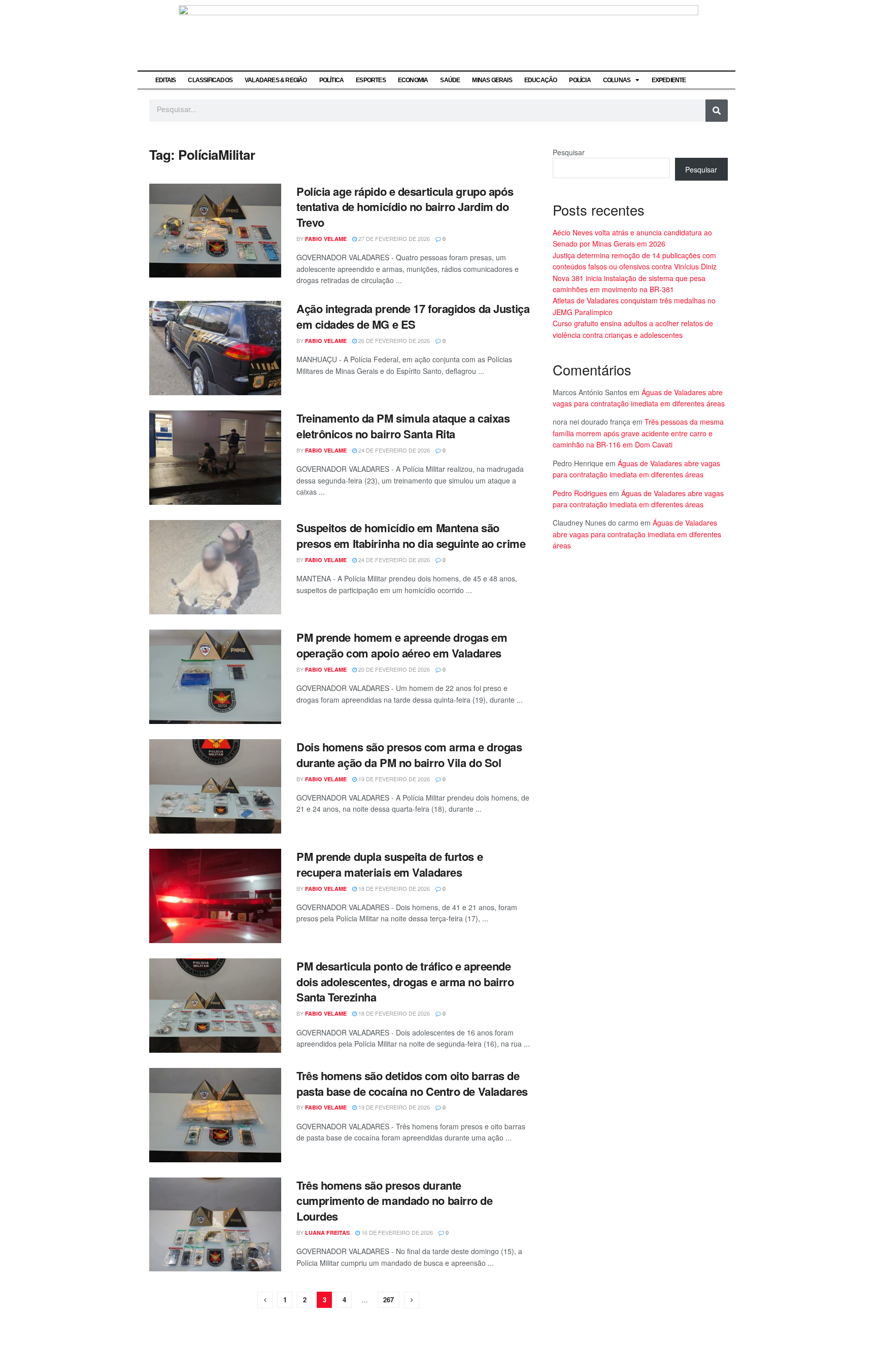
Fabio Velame (326, 239)
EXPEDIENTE (669, 80)
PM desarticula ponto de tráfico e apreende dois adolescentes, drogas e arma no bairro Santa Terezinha (405, 982)
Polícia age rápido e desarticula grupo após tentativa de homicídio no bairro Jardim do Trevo (404, 207)
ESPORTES (371, 80)
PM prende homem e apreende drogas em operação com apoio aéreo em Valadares (401, 645)
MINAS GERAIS (492, 80)
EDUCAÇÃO (540, 80)
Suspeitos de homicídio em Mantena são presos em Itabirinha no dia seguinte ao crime (410, 535)
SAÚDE (450, 80)
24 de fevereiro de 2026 (393, 450)
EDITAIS (165, 80)
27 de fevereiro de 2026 (393, 238)
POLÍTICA (331, 80)
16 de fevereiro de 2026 (396, 1232)
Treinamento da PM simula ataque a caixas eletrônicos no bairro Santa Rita (403, 426)
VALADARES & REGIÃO (276, 80)
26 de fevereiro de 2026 (393, 340)
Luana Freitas (327, 1232)
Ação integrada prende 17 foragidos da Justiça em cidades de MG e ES (412, 316)
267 (388, 1299)
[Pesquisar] (716, 110)
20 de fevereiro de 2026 (393, 669)
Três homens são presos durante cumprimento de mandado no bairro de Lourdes (394, 1201)
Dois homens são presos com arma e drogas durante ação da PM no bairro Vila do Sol (409, 755)
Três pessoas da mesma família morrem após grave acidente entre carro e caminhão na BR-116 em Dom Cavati (638, 433)
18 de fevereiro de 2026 (393, 888)
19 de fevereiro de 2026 (393, 779)
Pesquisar (569, 152)
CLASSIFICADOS (210, 80)
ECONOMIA (413, 80)
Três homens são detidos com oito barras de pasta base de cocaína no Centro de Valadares (412, 1083)
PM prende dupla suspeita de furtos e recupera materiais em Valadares (389, 864)
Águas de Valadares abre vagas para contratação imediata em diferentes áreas (637, 533)
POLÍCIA (579, 80)
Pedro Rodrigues (580, 493)
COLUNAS (616, 80)
